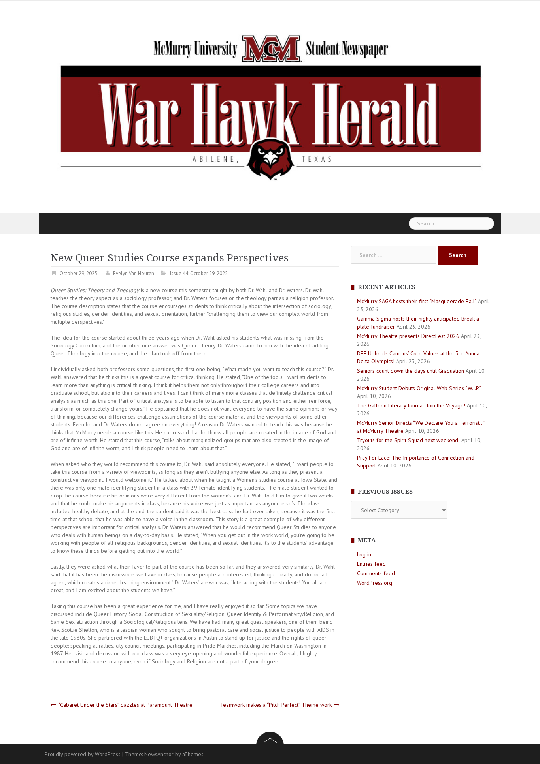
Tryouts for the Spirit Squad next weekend (408, 440)
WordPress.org (374, 582)
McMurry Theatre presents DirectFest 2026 (408, 336)
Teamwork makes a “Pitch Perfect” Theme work (276, 704)
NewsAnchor (159, 754)
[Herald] (270, 106)
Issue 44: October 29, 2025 (199, 273)
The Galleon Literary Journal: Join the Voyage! (411, 405)
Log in (364, 554)
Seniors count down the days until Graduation (410, 370)
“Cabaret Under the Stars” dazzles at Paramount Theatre (125, 704)
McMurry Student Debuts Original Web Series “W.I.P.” (419, 388)
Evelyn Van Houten (133, 273)
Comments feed (376, 573)
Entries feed (371, 563)
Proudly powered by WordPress (83, 754)
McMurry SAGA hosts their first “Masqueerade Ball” (416, 301)
